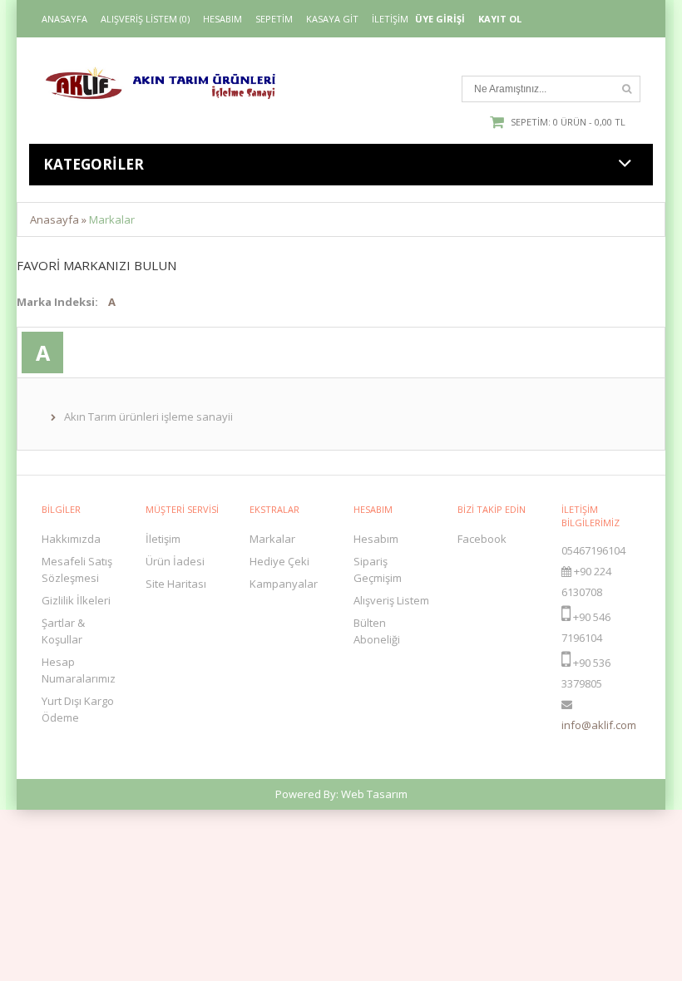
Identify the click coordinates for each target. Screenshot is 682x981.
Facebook (482, 538)
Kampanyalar (284, 583)
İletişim (163, 538)
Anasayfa (64, 19)
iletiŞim (390, 19)
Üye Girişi (440, 19)
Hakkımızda (71, 538)
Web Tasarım (374, 793)
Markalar (112, 219)
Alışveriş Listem (391, 600)
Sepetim (274, 19)
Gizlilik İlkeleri (76, 600)
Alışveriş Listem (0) (145, 19)
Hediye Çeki (279, 561)
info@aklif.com (598, 724)
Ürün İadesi (175, 561)
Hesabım (222, 19)
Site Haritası (176, 583)
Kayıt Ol (499, 19)
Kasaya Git (332, 19)
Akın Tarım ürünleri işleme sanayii (148, 416)
